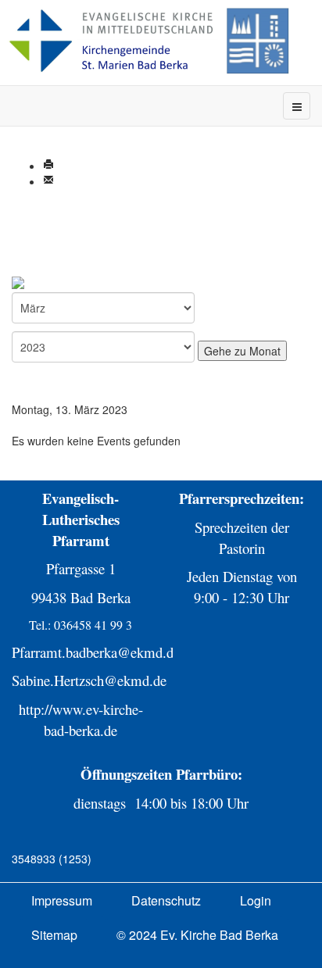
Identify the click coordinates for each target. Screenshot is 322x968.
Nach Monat (42, 220)
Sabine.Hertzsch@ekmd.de (89, 680)
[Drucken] (48, 165)
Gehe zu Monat (50, 267)
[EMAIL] (48, 181)
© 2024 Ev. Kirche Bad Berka (197, 935)
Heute (26, 251)
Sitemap (54, 935)
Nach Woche (43, 236)
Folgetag (33, 425)
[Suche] (35, 283)
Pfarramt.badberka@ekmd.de (96, 652)
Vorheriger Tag (48, 394)
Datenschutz (166, 900)
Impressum (61, 900)
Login (255, 900)
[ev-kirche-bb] (156, 41)
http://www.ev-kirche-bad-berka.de (81, 719)
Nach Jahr (37, 205)
